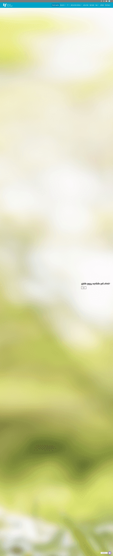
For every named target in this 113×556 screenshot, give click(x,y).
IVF (67, 5)
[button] (1, 285)
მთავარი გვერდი (55, 5)
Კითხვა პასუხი (85, 5)
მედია (96, 5)
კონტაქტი (102, 5)
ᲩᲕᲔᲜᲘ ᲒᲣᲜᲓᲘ (92, 5)
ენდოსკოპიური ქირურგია (76, 5)
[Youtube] (106, 1)
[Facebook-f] (101, 1)
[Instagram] (104, 1)
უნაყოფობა (62, 5)
